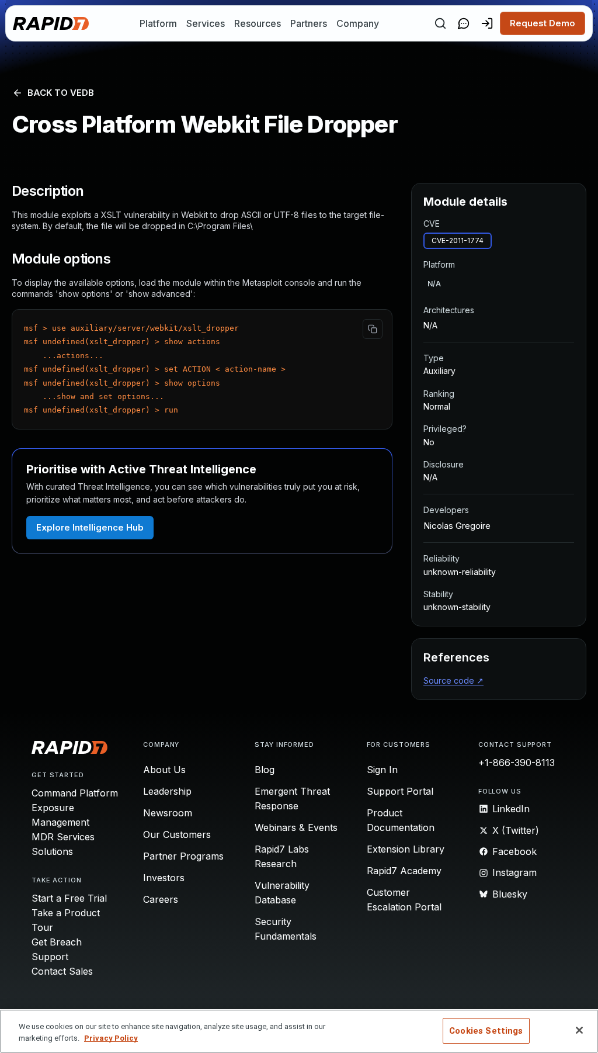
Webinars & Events (296, 827)
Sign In (382, 769)
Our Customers (177, 834)
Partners (308, 23)
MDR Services (63, 837)
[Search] (440, 23)
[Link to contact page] (463, 23)
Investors (164, 878)
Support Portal (400, 791)
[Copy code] (373, 329)
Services (205, 23)
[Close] (579, 1030)
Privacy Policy (111, 1038)
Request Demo (542, 23)
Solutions (52, 851)
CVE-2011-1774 (458, 240)
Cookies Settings (486, 1031)
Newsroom (167, 813)
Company (357, 23)
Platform (158, 23)
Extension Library (405, 849)
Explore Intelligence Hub (90, 527)
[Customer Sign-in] (487, 23)
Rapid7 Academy (404, 871)
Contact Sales (62, 971)
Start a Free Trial (69, 898)
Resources (257, 23)
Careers (160, 899)
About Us (164, 769)
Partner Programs (183, 856)
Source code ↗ (453, 680)
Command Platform (75, 793)
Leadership (167, 791)
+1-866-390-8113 (516, 762)
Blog (264, 769)
